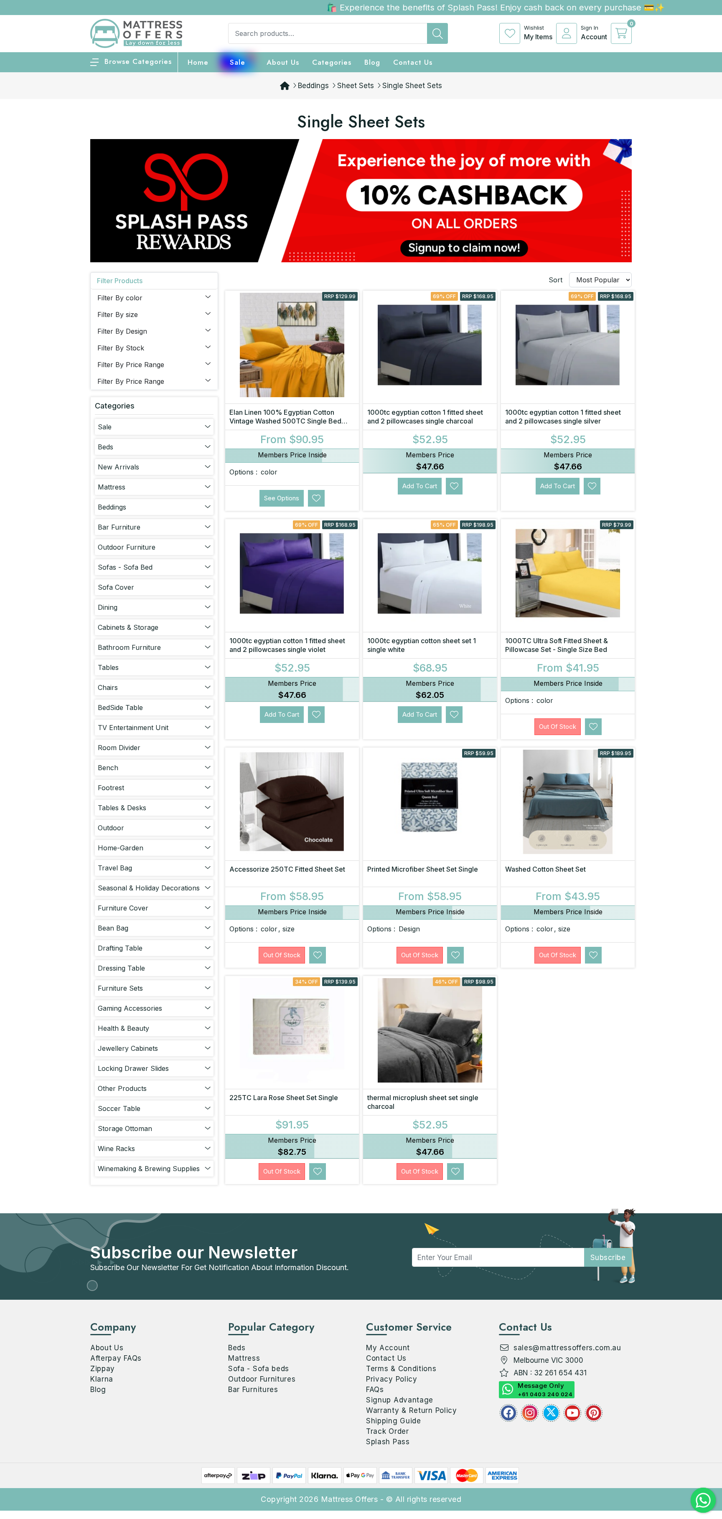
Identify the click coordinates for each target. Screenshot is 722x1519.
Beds (237, 1348)
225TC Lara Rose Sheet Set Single (283, 1097)
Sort (555, 280)
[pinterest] (593, 1412)
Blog (98, 1389)
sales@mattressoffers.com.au (567, 1348)
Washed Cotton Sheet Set (545, 869)
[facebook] (508, 1412)
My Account (388, 1348)
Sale (237, 62)
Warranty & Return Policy (411, 1410)
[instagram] (529, 1412)
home (198, 62)
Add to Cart (419, 486)
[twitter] (551, 1412)
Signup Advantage (399, 1400)
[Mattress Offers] (136, 32)
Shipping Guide (393, 1421)
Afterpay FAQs (116, 1358)
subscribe (608, 1257)
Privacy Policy (391, 1379)
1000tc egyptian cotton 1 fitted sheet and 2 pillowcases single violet (287, 645)
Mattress (244, 1358)
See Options (281, 498)
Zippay (102, 1368)
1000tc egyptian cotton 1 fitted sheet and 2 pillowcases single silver (563, 416)
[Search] (437, 33)
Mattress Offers (349, 1499)
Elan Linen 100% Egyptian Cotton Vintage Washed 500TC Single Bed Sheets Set (285, 421)
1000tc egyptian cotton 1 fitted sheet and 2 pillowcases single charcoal (425, 416)
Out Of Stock (557, 726)
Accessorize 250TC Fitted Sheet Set (287, 869)
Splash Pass (388, 1442)
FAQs (375, 1389)
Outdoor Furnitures (262, 1379)
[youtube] (572, 1412)
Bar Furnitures (253, 1389)
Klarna (101, 1379)
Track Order (387, 1431)
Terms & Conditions (401, 1368)
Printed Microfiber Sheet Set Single (422, 869)
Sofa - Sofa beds (258, 1368)
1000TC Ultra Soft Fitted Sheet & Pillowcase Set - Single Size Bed (556, 645)
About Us (283, 62)
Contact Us (412, 62)
